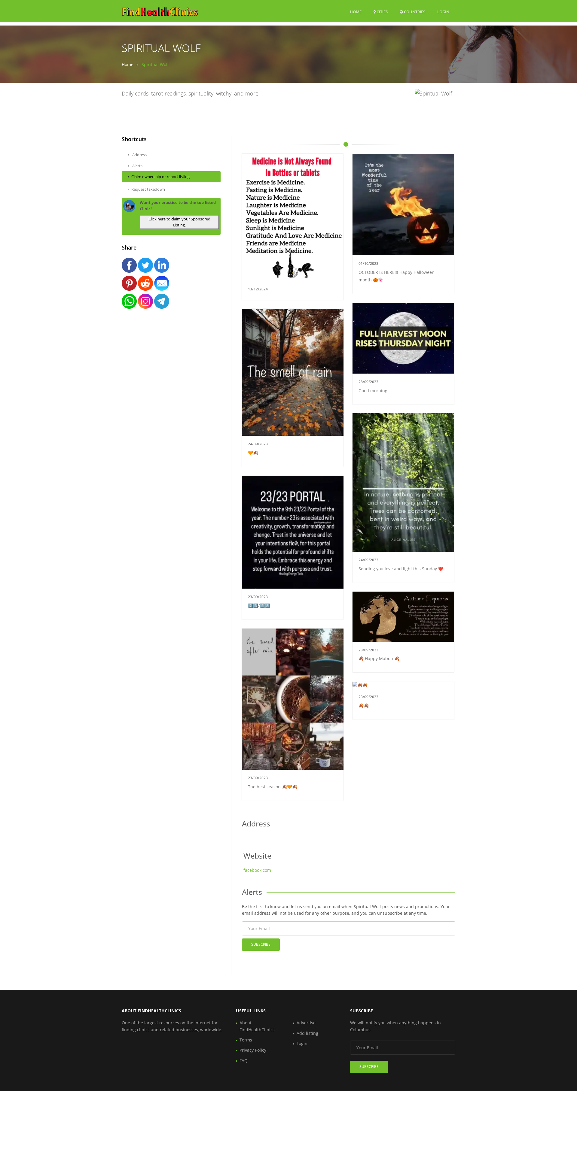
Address (139, 154)
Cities (382, 11)
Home (356, 11)
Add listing (307, 1033)
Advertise (306, 1023)
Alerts (136, 165)
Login (443, 11)
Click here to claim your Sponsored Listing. (179, 222)
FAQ (244, 1060)
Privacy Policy (253, 1050)
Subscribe (260, 944)
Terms (246, 1040)
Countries (414, 11)
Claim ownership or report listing (160, 176)
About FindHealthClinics (257, 1026)
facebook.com (257, 870)
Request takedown (148, 189)
